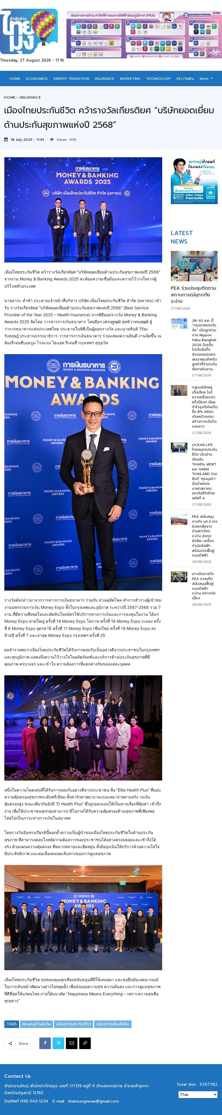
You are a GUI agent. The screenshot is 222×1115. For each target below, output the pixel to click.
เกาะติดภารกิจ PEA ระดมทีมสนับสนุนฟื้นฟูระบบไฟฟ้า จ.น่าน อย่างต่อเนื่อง (204, 586)
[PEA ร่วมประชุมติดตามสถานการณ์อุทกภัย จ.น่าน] (194, 266)
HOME (10, 97)
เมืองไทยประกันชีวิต (73, 1024)
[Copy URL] (85, 1043)
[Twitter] (58, 1043)
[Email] (71, 1043)
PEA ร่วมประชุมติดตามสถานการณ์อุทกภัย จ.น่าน (193, 295)
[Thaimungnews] (33, 31)
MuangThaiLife (37, 1024)
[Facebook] (45, 1043)
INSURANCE (30, 97)
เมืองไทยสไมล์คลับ (113, 1024)
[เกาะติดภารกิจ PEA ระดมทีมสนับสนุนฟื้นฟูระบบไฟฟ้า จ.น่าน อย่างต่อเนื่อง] (179, 577)
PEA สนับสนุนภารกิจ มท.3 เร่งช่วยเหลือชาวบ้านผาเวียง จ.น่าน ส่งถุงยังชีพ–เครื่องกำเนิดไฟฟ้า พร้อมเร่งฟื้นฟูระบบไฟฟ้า (204, 536)
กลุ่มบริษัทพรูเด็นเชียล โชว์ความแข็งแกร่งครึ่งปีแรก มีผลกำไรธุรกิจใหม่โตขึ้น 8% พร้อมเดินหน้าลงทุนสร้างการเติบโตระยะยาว (205, 407)
